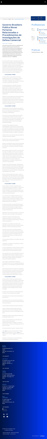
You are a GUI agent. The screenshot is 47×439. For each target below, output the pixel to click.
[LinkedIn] (3, 414)
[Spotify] (4, 416)
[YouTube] (7, 416)
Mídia (13, 19)
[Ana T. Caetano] (35, 29)
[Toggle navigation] (45, 2)
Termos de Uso (12, 433)
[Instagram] (7, 414)
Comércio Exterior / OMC (37, 52)
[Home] (5, 2)
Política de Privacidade (15, 432)
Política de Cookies (6, 433)
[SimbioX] (42, 436)
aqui (6, 330)
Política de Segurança (6, 432)
